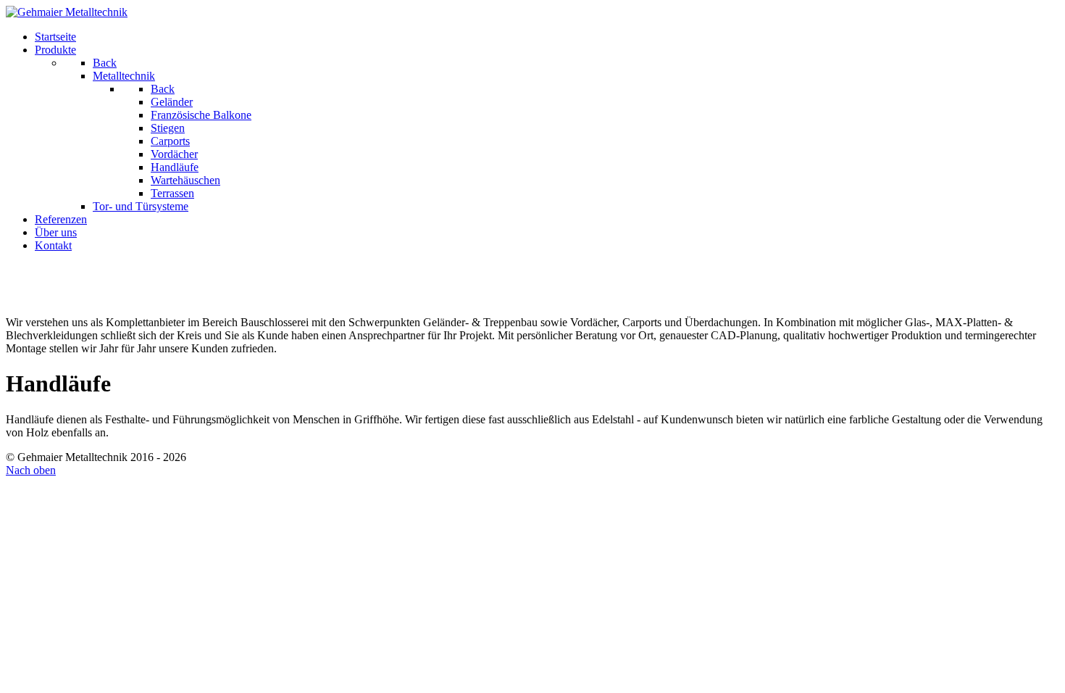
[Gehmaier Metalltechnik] (67, 12)
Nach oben (31, 470)
